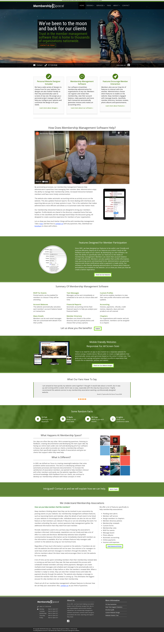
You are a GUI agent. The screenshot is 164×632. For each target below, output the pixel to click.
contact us (59, 224)
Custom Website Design (112, 610)
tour (41, 224)
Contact (39, 65)
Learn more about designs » (48, 108)
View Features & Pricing (114, 544)
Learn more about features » (115, 106)
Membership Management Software (69, 0)
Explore (98, 328)
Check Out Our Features (103, 275)
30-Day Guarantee (110, 602)
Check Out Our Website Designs (102, 365)
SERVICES (100, 5)
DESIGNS (89, 5)
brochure (38, 226)
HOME (82, 5)
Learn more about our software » (82, 108)
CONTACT (125, 5)
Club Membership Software (96, 0)
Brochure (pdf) (109, 607)
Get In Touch (114, 487)
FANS (109, 5)
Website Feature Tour (112, 613)
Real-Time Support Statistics (113, 605)
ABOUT (116, 5)
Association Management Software (84, 0)
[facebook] (129, 65)
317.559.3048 (52, 65)
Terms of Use (74, 626)
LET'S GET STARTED (112, 51)
